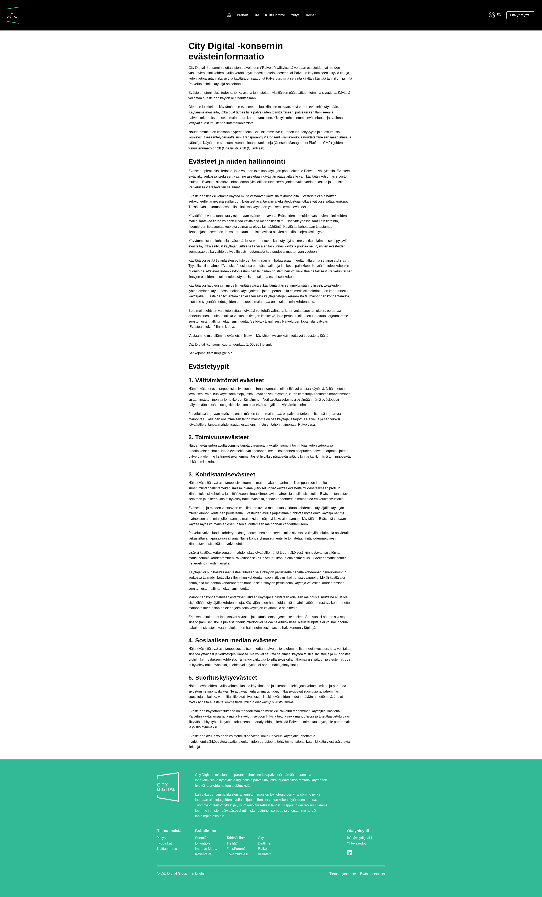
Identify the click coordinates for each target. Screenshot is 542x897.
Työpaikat (164, 843)
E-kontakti (202, 843)
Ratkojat (264, 848)
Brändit (242, 15)
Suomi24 (202, 838)
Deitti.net (264, 843)
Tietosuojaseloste (342, 874)
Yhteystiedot (356, 843)
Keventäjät (203, 854)
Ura (256, 15)
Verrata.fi (264, 854)
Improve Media (206, 848)
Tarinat (310, 15)
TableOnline (236, 838)
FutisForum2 (236, 848)
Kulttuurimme (275, 15)
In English (198, 873)
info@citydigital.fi (360, 838)
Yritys (295, 15)
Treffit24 (233, 843)
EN (498, 15)
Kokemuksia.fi (237, 854)
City (261, 838)
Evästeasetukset (372, 874)
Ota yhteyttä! (520, 15)
